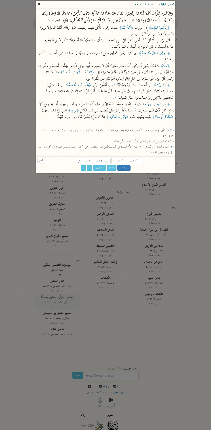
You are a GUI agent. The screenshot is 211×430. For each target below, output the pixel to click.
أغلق (41, 161)
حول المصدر (124, 168)
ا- (83, 168)
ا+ (89, 168)
